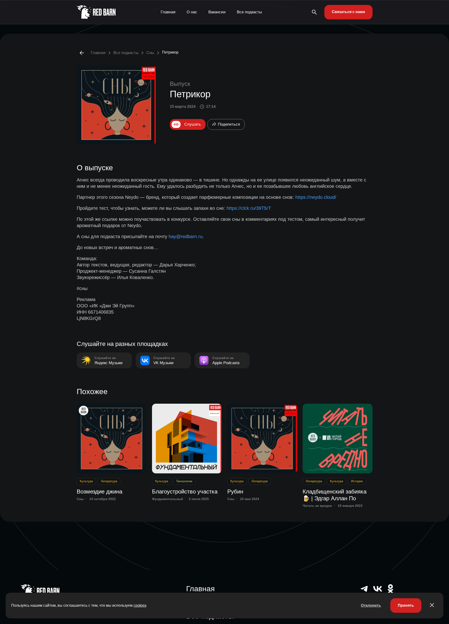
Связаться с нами (348, 12)
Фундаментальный (167, 499)
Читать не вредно (317, 506)
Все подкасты (249, 12)
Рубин (235, 491)
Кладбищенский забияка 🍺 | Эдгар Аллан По (334, 494)
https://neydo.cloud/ (315, 197)
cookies (140, 605)
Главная (168, 12)
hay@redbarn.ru (186, 236)
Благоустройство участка (184, 491)
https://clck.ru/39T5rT (249, 208)
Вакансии (217, 12)
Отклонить (371, 605)
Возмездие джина (99, 491)
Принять (406, 605)
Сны (150, 53)
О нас (192, 12)
